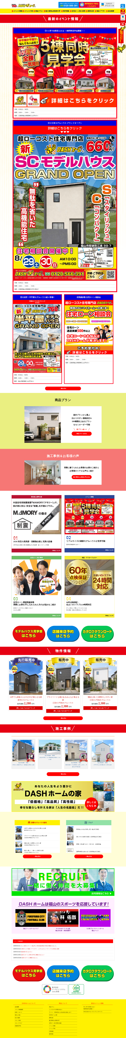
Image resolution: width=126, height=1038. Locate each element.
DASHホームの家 (53, 1015)
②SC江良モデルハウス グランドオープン (93, 1011)
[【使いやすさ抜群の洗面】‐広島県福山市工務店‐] (88, 837)
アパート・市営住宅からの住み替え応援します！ (60, 1012)
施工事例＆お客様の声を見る (81, 477)
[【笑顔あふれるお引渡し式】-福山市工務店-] (88, 829)
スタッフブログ (18, 1023)
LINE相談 (51, 1031)
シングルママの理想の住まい (55, 1009)
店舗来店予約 (18, 1025)
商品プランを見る (82, 433)
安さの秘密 (17, 1017)
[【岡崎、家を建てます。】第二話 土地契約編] (88, 844)
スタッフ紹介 (18, 1020)
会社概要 (17, 1006)
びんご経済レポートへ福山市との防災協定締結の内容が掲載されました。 (39, 945)
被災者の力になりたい (26, 951)
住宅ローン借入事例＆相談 (55, 1023)
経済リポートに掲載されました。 (30, 957)
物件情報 (51, 1034)
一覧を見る (63, 388)
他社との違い (18, 1015)
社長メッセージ (18, 1012)
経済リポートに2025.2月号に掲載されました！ (33, 954)
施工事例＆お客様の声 (54, 1020)
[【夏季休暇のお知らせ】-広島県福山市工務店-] (88, 851)
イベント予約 (52, 1028)
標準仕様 (51, 1017)
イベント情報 (52, 1025)
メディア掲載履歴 (19, 1009)
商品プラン (51, 1006)
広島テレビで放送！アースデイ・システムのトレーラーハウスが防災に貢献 (40, 948)
